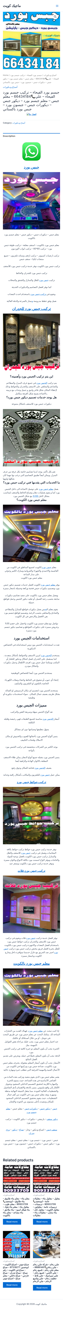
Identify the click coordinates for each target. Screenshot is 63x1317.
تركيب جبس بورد (38, 294)
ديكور (14, 1129)
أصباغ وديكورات (50, 75)
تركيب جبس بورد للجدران (31, 308)
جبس (54, 1108)
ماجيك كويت (12, 6)
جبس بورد (31, 167)
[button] (55, 16)
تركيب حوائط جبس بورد (31, 782)
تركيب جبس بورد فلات (31, 871)
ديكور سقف (52, 1119)
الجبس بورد (41, 383)
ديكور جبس (45, 1108)
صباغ (21, 1129)
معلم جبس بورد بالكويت (31, 963)
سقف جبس (51, 1129)
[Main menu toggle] (57, 6)
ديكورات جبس (31, 1108)
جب (46, 609)
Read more (12, 1221)
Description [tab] (9, 136)
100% (36, 496)
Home (5, 75)
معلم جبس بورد (46, 489)
